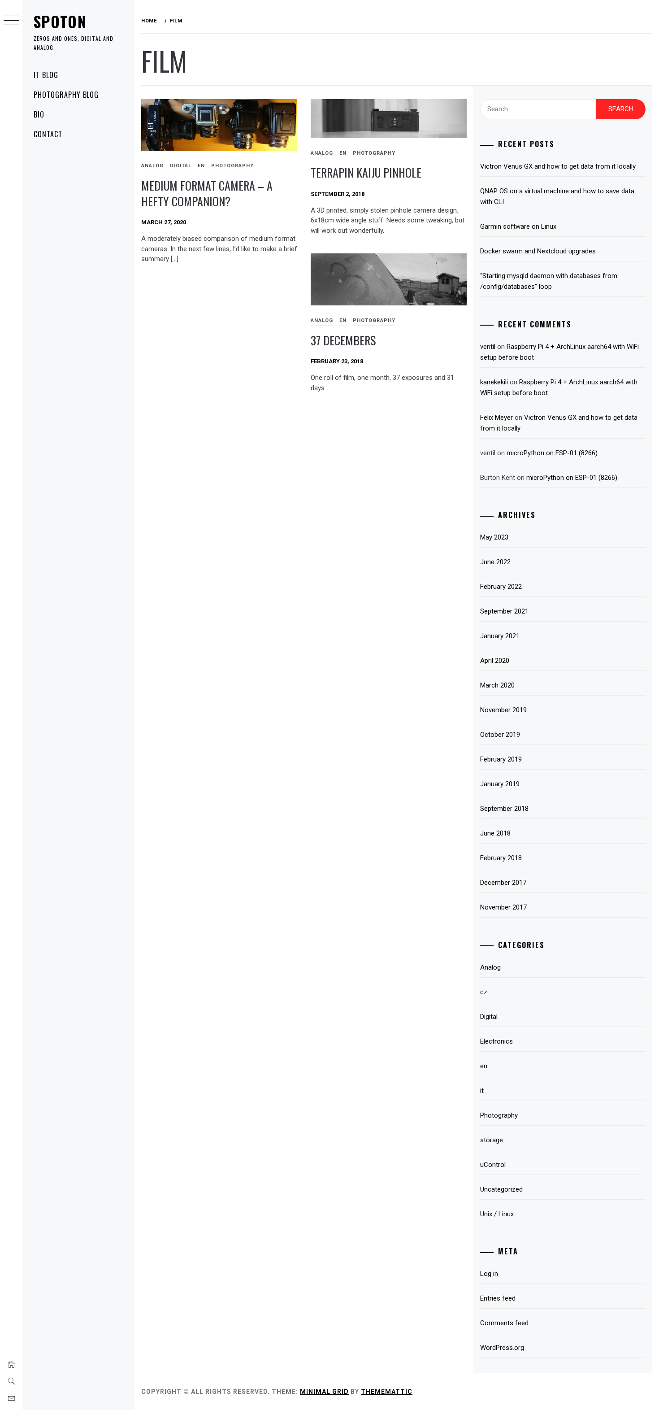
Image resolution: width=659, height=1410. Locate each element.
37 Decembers (343, 340)
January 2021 (500, 636)
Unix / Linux (497, 1214)
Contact (48, 134)
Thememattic (386, 1391)
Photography (232, 166)
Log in (489, 1274)
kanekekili (494, 382)
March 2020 (497, 685)
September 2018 (504, 809)
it (482, 1091)
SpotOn (60, 21)
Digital (180, 166)
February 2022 (501, 587)
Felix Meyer (496, 417)
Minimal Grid (324, 1391)
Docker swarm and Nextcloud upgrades (538, 251)
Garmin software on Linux (518, 226)
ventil (487, 347)
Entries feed (498, 1298)
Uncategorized (501, 1189)
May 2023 (494, 537)
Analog (152, 166)
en (201, 166)
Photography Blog (66, 94)
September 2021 (504, 611)
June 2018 (495, 833)
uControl (493, 1165)
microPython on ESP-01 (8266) (552, 453)
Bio (39, 114)
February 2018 (501, 858)
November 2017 (503, 907)
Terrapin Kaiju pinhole (366, 172)
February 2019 (501, 759)
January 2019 (500, 784)
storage (491, 1140)
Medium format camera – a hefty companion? (207, 193)
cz (483, 992)
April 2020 (494, 661)
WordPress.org (502, 1348)
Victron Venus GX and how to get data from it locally (558, 166)
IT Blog (46, 75)
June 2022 (495, 562)
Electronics (496, 1041)
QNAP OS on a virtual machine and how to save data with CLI (557, 196)
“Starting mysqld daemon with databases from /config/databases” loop (548, 281)
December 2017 (503, 883)
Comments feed (504, 1323)
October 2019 (500, 735)
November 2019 (503, 710)
